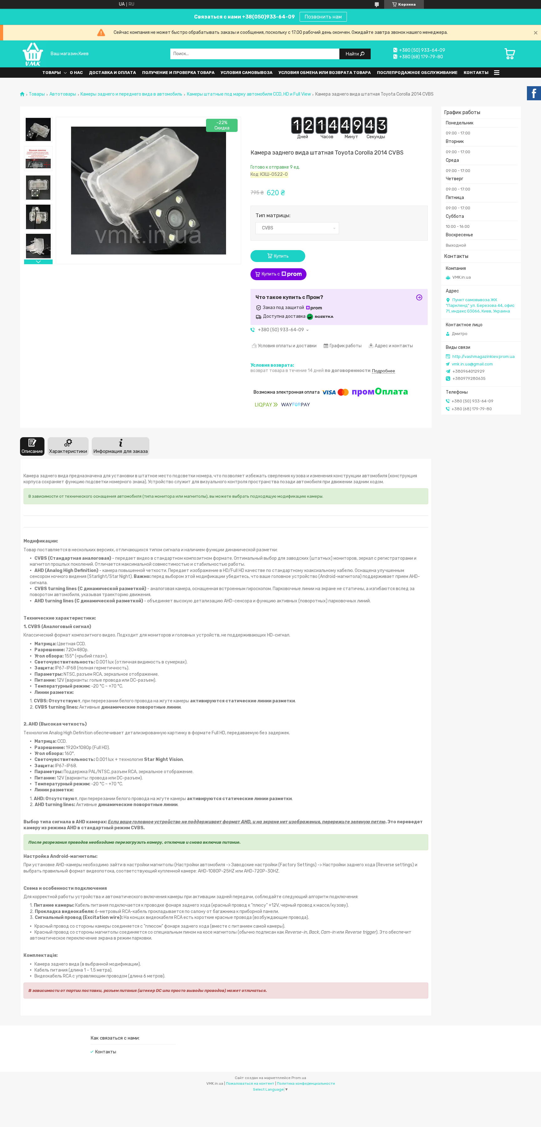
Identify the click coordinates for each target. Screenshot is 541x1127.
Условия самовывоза (246, 72)
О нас (76, 72)
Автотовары (62, 94)
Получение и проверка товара (178, 72)
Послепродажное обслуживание (417, 72)
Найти (353, 53)
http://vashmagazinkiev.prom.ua (483, 356)
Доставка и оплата (112, 72)
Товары (51, 72)
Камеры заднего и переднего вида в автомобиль (131, 94)
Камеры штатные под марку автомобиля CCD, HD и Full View (249, 94)
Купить (281, 256)
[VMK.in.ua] (33, 53)
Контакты (476, 72)
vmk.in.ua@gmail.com (472, 364)
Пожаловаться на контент (250, 1083)
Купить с (271, 274)
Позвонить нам (323, 17)
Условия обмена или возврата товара (325, 72)
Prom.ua (298, 1078)
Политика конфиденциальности (306, 1083)
